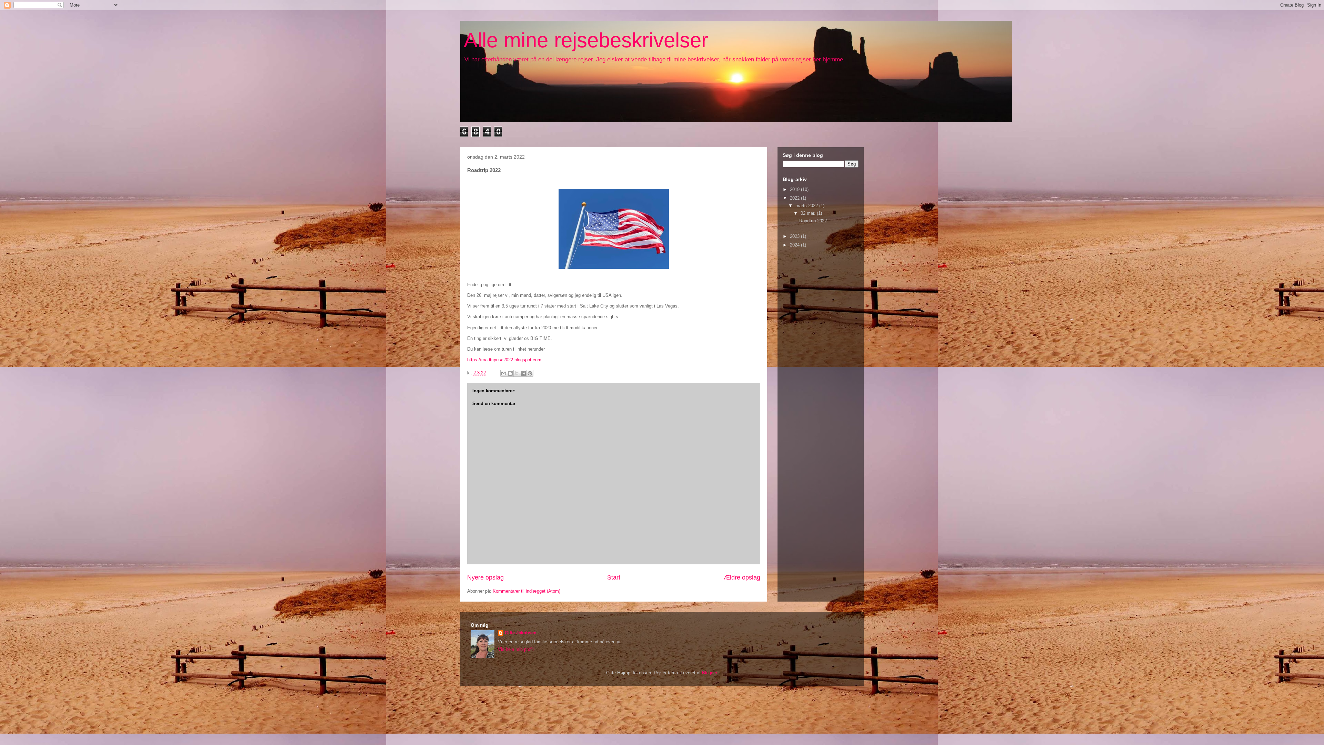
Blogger (709, 672)
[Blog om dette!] (510, 373)
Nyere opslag (485, 577)
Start (613, 577)
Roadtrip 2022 (813, 220)
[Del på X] (516, 373)
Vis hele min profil (516, 649)
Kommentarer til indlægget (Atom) (526, 591)
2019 (795, 189)
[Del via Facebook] (523, 373)
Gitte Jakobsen (520, 632)
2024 (795, 245)
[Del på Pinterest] (529, 373)
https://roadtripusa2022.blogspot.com (504, 359)
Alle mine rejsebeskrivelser (586, 40)
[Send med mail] (503, 373)
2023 (795, 236)
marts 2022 (807, 205)
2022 (795, 198)
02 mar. (809, 213)
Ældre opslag (742, 577)
